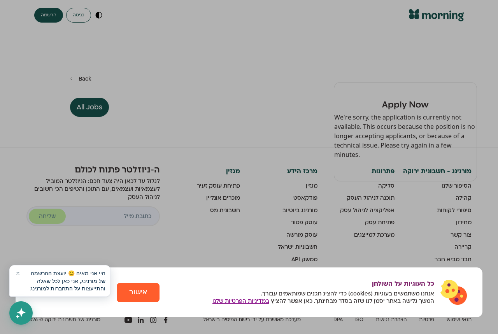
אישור (138, 292)
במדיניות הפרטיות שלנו (240, 301)
